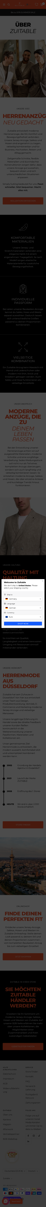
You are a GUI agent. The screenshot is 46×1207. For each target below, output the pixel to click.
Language (11, 604)
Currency (10, 613)
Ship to (10, 595)
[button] (23, 599)
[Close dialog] (42, 581)
